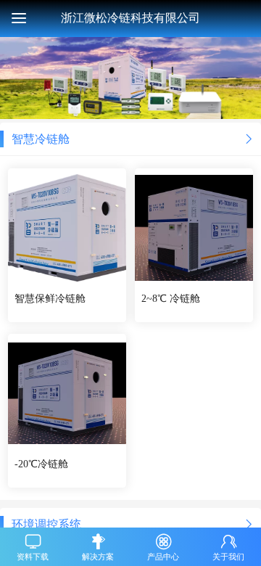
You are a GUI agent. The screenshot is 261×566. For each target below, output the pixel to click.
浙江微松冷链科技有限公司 (130, 18)
